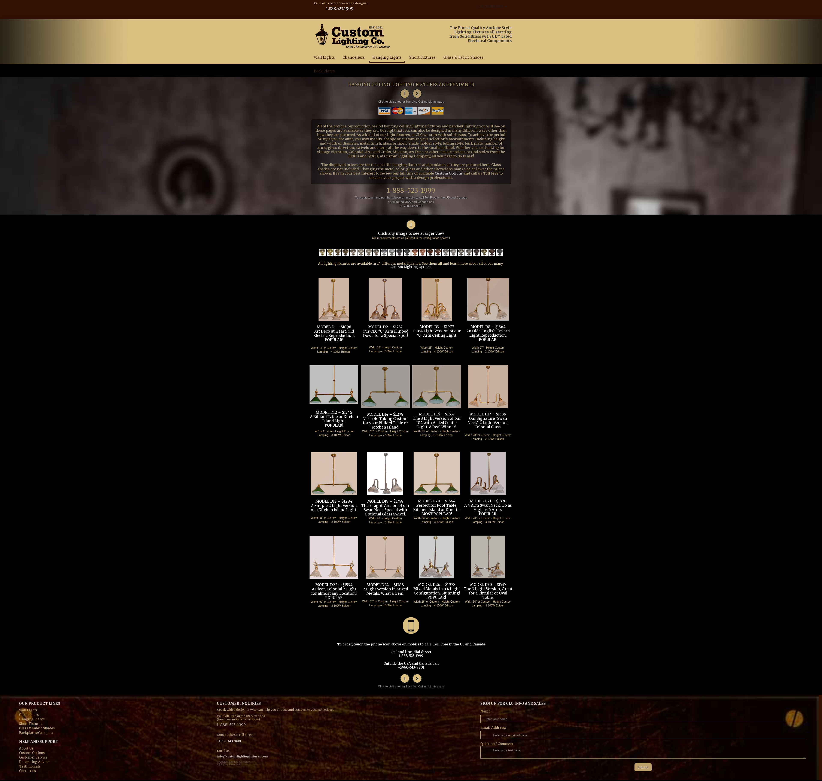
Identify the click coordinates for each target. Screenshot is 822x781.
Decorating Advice (34, 761)
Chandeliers (353, 57)
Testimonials (29, 766)
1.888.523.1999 (339, 8)
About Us (26, 748)
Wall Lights (324, 57)
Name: (485, 711)
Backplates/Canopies (36, 732)
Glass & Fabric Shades (463, 57)
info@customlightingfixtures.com (242, 756)
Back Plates (324, 71)
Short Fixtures (422, 57)
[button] (493, 6)
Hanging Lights (387, 57)
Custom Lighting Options (411, 267)
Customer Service (33, 757)
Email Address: (493, 728)
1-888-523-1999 (411, 189)
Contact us (27, 770)
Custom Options (449, 173)
